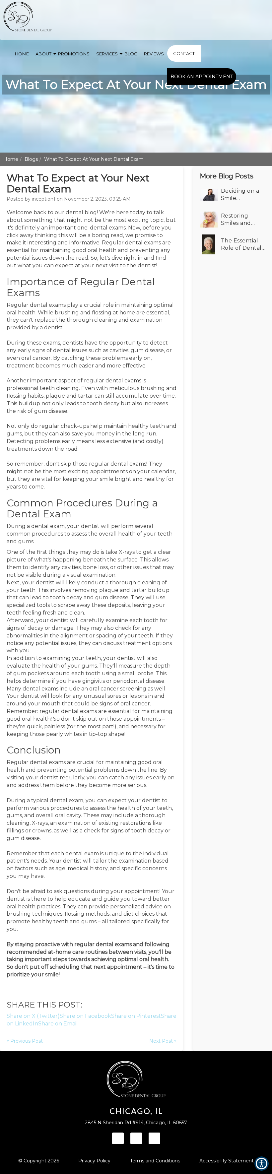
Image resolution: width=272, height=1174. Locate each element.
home (22, 53)
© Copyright (38, 1161)
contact (184, 53)
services (107, 53)
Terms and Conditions (155, 1161)
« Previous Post (25, 1041)
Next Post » (162, 1041)
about (43, 53)
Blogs (31, 159)
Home (10, 159)
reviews (154, 53)
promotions (74, 53)
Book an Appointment (201, 77)
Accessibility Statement (226, 1161)
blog (130, 53)
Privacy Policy (94, 1161)
